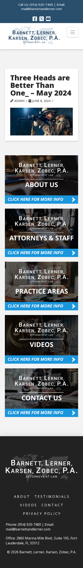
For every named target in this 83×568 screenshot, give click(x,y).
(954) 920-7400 (41, 4)
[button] (72, 32)
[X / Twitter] (41, 18)
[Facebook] (35, 18)
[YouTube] (48, 18)
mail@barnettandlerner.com (41, 9)
